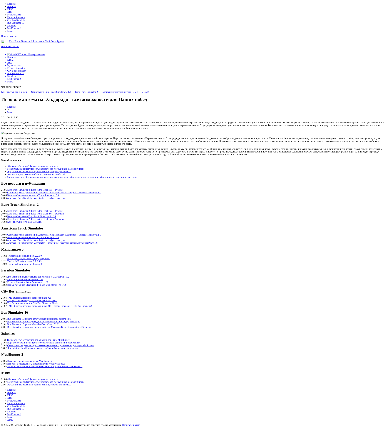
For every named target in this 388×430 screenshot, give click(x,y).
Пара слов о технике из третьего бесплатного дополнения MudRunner (43, 342)
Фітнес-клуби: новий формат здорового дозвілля (32, 166)
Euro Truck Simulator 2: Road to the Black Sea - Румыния (35, 219)
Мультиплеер (14, 14)
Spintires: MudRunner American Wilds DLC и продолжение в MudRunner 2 (44, 366)
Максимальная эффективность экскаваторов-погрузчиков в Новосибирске (45, 168)
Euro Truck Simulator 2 (86, 92)
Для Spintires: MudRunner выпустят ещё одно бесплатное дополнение (43, 348)
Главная (11, 3)
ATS (9, 12)
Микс (10, 31)
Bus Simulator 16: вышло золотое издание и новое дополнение (39, 319)
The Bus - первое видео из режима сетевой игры (32, 300)
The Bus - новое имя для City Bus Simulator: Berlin (32, 303)
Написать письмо (10, 46)
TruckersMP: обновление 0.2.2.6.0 (24, 255)
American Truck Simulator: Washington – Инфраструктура (36, 198)
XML (10, 419)
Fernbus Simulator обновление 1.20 (25, 279)
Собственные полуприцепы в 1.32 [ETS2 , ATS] (125, 92)
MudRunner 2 (14, 28)
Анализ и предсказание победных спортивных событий (36, 174)
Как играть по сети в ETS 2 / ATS (24, 222)
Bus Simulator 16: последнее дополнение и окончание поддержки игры (43, 321)
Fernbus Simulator (16, 17)
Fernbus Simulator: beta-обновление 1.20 (27, 282)
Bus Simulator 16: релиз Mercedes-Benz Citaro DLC (33, 324)
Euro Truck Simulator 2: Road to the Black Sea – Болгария (35, 213)
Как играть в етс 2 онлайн (14, 92)
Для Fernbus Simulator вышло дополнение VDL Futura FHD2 (38, 276)
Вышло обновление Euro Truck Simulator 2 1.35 (31, 216)
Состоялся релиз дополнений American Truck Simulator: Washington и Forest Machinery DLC (54, 192)
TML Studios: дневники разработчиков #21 (29, 297)
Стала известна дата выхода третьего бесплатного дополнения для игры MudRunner (50, 345)
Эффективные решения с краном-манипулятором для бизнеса (39, 171)
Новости (11, 6)
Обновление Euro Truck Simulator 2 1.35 (51, 92)
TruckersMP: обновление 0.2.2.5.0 (24, 264)
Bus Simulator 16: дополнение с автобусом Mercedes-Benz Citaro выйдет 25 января (49, 327)
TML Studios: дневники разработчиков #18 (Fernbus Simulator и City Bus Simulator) (49, 306)
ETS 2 (10, 9)
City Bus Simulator (16, 20)
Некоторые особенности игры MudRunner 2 (29, 361)
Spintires (11, 25)
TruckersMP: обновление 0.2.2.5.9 (24, 261)
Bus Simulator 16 (15, 23)
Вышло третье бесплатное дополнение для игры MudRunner (38, 340)
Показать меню (9, 36)
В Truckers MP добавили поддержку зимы (28, 258)
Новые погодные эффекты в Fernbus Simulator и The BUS (37, 285)
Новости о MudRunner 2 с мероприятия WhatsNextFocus (36, 363)
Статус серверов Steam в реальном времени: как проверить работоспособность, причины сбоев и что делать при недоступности (73, 177)
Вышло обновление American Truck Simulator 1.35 (33, 195)
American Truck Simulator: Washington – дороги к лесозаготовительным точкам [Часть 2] (52, 243)
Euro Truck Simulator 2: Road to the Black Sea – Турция (36, 41)
